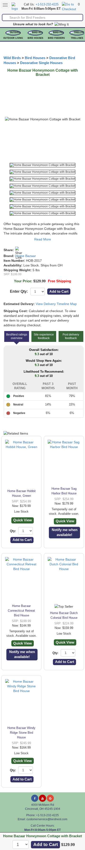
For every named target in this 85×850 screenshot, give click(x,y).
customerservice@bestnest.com (46, 819)
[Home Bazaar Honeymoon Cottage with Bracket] (42, 165)
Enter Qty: (19, 291)
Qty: (13, 531)
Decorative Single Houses (41, 63)
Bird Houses (35, 38)
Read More (42, 239)
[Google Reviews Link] (50, 798)
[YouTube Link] (42, 798)
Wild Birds (12, 58)
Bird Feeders (56, 38)
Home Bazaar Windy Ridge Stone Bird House (21, 732)
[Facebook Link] (34, 798)
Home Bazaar (25, 256)
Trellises (77, 38)
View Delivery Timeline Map (56, 304)
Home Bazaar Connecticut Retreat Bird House (21, 610)
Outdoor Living (13, 38)
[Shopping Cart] (69, 6)
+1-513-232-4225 (47, 4)
